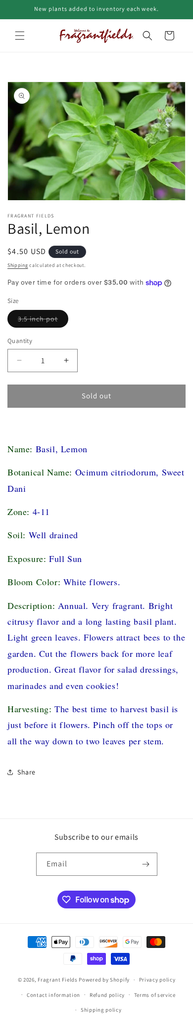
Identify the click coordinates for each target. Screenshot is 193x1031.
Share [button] (26, 772)
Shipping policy (101, 1009)
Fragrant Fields (58, 979)
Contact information (53, 994)
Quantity (19, 341)
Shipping (17, 265)
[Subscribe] (146, 864)
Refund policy (107, 994)
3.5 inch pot (43, 321)
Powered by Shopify (104, 979)
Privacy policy (157, 979)
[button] (20, 35)
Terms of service (155, 994)
